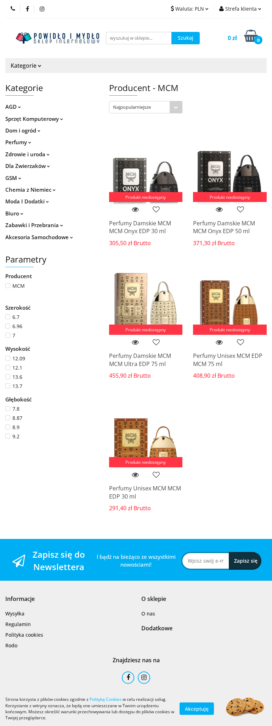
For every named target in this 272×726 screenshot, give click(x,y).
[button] (20, 599)
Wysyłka (14, 613)
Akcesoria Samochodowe (37, 237)
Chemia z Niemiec (29, 189)
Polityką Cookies (105, 699)
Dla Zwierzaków (26, 165)
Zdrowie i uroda (26, 154)
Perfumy (16, 142)
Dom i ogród (21, 130)
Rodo (11, 645)
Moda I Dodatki (25, 201)
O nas (148, 613)
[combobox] (145, 107)
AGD (11, 106)
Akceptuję (197, 708)
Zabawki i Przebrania (32, 225)
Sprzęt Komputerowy (32, 118)
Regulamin (18, 624)
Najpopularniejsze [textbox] (132, 107)
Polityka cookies (24, 634)
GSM (11, 177)
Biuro (13, 213)
